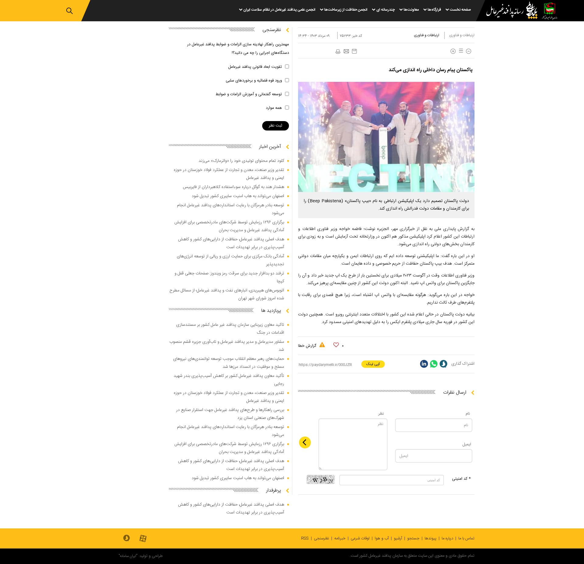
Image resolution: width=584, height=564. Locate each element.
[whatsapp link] (434, 364)
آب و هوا (382, 538)
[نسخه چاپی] (337, 51)
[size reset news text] (460, 51)
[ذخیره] (354, 51)
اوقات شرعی (360, 538)
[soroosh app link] (126, 538)
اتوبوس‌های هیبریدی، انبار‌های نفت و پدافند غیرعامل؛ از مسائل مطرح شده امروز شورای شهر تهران (226, 294)
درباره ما (447, 538)
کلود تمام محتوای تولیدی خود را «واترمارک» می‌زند (241, 161)
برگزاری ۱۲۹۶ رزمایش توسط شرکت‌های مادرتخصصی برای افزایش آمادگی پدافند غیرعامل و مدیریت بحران (229, 226)
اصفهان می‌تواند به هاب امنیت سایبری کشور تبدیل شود (238, 196)
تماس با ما (466, 538)
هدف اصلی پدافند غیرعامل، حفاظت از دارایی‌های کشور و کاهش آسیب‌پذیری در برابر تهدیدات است (231, 243)
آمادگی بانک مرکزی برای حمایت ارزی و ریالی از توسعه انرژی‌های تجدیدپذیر (230, 260)
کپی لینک (373, 364)
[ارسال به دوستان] (346, 51)
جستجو (413, 538)
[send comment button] (305, 442)
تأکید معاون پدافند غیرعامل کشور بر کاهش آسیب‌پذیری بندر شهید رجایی (229, 380)
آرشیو (398, 538)
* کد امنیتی (461, 478)
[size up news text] (453, 51)
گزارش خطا (308, 346)
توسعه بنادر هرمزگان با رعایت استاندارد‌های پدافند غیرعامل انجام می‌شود (230, 209)
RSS (305, 538)
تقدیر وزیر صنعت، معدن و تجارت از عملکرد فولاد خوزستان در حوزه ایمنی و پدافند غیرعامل (229, 174)
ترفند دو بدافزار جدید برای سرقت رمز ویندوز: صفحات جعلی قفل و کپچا (229, 277)
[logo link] (508, 11)
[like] (336, 345)
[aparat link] (142, 538)
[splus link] (443, 364)
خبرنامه (340, 538)
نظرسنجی (321, 538)
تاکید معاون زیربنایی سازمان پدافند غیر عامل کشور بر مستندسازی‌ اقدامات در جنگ (230, 328)
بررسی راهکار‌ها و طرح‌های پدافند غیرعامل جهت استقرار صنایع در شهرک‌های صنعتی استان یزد (230, 414)
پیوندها (430, 538)
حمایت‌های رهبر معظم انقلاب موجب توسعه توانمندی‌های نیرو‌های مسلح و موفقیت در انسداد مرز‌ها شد (228, 363)
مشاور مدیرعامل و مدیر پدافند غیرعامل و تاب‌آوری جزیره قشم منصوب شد (226, 345)
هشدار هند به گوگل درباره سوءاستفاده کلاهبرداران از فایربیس (233, 187)
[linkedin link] (424, 364)
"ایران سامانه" (128, 556)
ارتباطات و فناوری (461, 35)
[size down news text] (468, 51)
